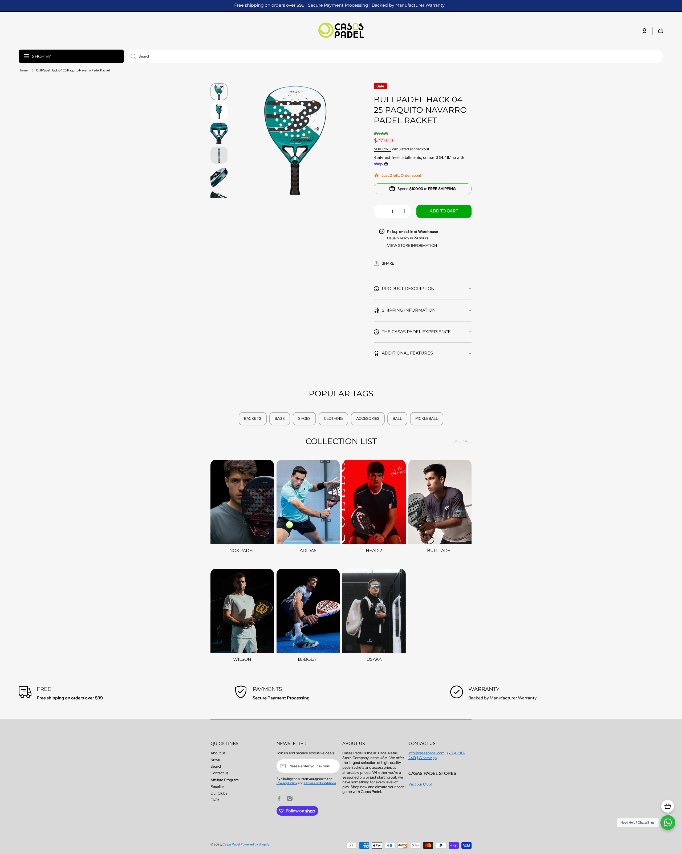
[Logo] (341, 31)
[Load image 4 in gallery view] (219, 155)
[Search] (131, 56)
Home (23, 70)
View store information (412, 245)
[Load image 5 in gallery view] (219, 177)
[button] (384, 263)
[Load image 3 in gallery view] (219, 133)
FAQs (215, 799)
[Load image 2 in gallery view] (219, 111)
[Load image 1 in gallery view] (219, 91)
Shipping (382, 149)
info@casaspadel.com (426, 753)
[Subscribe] (333, 766)
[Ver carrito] (667, 806)
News (215, 759)
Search (216, 766)
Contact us (219, 773)
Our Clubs (218, 793)
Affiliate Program (224, 780)
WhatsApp (428, 757)
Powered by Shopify (255, 844)
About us (218, 753)
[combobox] (395, 56)
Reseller (217, 786)
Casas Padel (231, 844)
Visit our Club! (420, 784)
